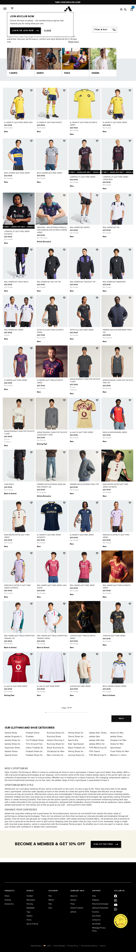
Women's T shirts (118, 755)
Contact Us (96, 920)
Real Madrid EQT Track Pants (16, 282)
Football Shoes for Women (35, 755)
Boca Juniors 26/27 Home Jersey (17, 173)
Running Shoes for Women (56, 744)
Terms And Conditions (89, 946)
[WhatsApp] (115, 909)
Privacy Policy (73, 946)
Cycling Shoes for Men (77, 755)
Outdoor (30, 916)
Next (121, 718)
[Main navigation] (5, 8)
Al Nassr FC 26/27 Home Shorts (49, 122)
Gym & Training (32, 924)
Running (30, 904)
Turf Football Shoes (35, 740)
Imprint (102, 946)
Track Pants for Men (119, 751)
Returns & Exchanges (100, 904)
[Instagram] (115, 900)
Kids (50, 904)
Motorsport (31, 900)
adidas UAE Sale (96, 740)
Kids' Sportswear (76, 744)
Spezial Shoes (11, 755)
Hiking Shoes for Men (77, 733)
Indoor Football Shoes (35, 748)
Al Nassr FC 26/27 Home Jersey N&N (18, 122)
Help (94, 896)
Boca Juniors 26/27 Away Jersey (49, 173)
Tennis (29, 920)
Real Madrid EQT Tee (111, 227)
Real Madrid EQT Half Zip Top (49, 282)
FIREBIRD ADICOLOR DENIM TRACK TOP (84, 484)
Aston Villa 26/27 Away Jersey (82, 330)
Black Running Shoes (56, 748)
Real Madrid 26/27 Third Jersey (82, 585)
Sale (50, 908)
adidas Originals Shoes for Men (14, 737)
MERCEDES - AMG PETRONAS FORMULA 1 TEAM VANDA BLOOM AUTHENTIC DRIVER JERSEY (52, 230)
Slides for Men (117, 744)
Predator (30, 737)
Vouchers (95, 912)
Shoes (7, 896)
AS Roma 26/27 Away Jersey (80, 686)
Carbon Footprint (76, 908)
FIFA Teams (94, 751)
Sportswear (115, 748)
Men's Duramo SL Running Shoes (56, 755)
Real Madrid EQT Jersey (13, 330)
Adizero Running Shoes (56, 740)
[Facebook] (115, 896)
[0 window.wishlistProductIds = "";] (12, 8)
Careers (73, 900)
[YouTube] (115, 905)
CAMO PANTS (9, 484)
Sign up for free (103, 844)
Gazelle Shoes (11, 751)
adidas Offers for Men (98, 744)
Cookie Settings (59, 946)
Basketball (31, 908)
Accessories (9, 904)
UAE (48, 946)
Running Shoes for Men (56, 733)
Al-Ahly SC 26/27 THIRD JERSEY (81, 432)
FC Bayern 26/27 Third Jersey (15, 380)
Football (30, 896)
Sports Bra (73, 740)
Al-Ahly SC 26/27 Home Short (48, 686)
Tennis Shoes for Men (77, 737)
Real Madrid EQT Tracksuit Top (82, 282)
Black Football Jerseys (77, 748)
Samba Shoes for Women (14, 740)
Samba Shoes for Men (14, 744)
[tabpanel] (68, 407)
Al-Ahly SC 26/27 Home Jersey (15, 686)
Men (50, 896)
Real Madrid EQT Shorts (80, 227)
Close (47, 31)
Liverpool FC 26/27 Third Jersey (82, 177)
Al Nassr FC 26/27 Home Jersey (115, 122)
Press (72, 904)
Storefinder (96, 924)
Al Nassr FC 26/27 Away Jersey (82, 535)
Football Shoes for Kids (35, 751)
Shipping (95, 900)
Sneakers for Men (118, 740)
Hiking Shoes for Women (77, 751)
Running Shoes (54, 737)
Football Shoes (32, 733)
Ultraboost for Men (55, 751)
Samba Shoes (11, 733)
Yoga (28, 912)
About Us (73, 896)
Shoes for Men (117, 733)
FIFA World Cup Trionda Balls (98, 755)
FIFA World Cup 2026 (98, 748)
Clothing (8, 900)
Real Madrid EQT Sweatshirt (114, 282)
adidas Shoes (116, 737)
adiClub (73, 912)
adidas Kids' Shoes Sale (98, 733)
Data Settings (36, 946)
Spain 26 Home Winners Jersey (115, 432)
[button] (31, 90)
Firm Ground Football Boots (35, 744)
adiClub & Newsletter (100, 908)
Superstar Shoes (12, 748)
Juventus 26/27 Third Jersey (114, 636)
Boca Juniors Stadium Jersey (114, 686)
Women (51, 900)
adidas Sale (94, 737)
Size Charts (96, 916)
